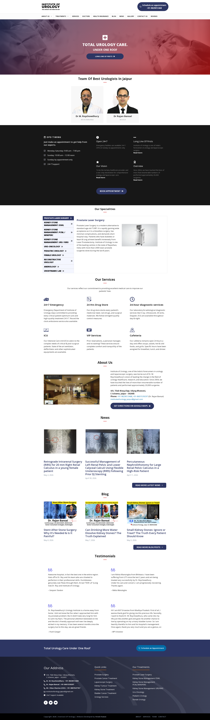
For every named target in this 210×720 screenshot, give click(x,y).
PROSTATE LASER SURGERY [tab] (56, 218)
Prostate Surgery (101, 674)
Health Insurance (100, 16)
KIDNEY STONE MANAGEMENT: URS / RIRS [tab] (56, 241)
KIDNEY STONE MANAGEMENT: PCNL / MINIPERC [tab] (54, 232)
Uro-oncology (138, 692)
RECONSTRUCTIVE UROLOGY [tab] (52, 261)
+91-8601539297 (140, 396)
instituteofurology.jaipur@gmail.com (126, 399)
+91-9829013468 (124, 396)
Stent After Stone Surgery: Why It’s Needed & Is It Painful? (60, 533)
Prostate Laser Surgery (142, 674)
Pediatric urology (140, 696)
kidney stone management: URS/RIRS (148, 688)
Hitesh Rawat (100, 717)
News (121, 16)
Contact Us (142, 16)
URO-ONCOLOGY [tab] (52, 246)
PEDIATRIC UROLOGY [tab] (54, 251)
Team (154, 717)
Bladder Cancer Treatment (105, 693)
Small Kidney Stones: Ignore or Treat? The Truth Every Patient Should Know (146, 533)
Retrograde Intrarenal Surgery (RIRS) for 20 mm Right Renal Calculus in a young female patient (63, 466)
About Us (45, 16)
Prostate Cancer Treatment (105, 678)
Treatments (60, 16)
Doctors (86, 16)
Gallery (130, 16)
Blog (114, 16)
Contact (162, 717)
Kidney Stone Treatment (104, 689)
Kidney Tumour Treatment (105, 686)
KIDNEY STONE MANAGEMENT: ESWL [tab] (54, 224)
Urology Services (101, 697)
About (138, 717)
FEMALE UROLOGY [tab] (52, 255)
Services (75, 16)
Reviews (154, 16)
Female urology (139, 699)
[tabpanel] (120, 235)
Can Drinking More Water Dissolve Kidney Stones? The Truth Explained (103, 533)
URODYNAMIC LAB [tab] (52, 271)
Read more (100, 177)
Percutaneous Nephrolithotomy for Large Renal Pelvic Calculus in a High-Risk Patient (144, 466)
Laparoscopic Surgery (103, 682)
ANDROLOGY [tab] (50, 266)
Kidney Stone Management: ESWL (146, 678)
